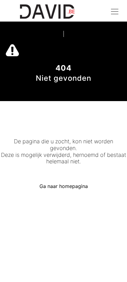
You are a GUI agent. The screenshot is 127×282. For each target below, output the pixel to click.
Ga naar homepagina (63, 186)
